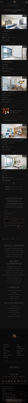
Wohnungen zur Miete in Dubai (14, 268)
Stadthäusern (6, 351)
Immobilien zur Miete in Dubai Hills (14, 254)
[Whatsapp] (15, 381)
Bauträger (19, 346)
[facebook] (5, 381)
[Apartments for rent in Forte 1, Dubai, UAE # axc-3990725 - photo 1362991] (14, 162)
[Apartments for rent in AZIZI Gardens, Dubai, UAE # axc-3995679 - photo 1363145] (14, 53)
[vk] (21, 381)
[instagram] (18, 381)
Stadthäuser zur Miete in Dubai (14, 281)
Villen (4, 349)
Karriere (18, 353)
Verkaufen (5, 357)
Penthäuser (6, 346)
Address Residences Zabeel (14, 308)
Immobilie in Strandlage (14, 296)
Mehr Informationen (6, 400)
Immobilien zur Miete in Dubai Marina (14, 248)
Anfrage (20, 117)
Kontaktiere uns (20, 355)
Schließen (21, 394)
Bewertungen (20, 351)
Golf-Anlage (14, 292)
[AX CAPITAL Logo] (14, 2)
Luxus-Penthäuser (14, 298)
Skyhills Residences (14, 310)
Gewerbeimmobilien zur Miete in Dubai (14, 270)
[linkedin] (12, 381)
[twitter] (8, 381)
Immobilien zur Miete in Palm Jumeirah (14, 252)
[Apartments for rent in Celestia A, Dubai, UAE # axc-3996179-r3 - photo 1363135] (14, 22)
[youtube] (25, 381)
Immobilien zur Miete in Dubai (14, 266)
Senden (14, 221)
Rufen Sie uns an (8, 117)
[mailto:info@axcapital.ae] (3, 381)
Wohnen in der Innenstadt (14, 290)
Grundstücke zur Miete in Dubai (14, 279)
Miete (18, 344)
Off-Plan (5, 353)
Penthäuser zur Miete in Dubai (14, 277)
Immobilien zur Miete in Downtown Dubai (14, 250)
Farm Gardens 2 (14, 306)
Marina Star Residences (14, 312)
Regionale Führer (7, 355)
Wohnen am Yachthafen (14, 294)
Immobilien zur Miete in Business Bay (14, 256)
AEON (14, 314)
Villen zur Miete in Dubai (14, 283)
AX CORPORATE (21, 349)
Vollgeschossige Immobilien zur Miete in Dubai (14, 274)
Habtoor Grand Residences (14, 316)
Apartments (6, 344)
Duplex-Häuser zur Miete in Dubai (14, 272)
